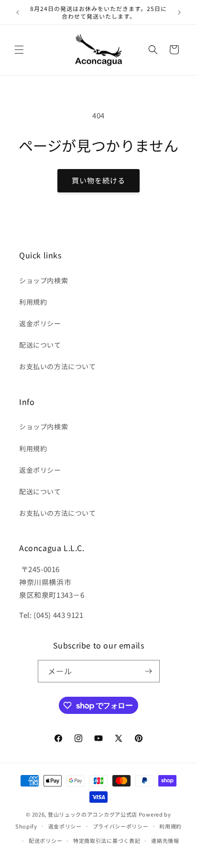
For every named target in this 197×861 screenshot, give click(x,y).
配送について (40, 345)
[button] (19, 49)
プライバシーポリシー (121, 826)
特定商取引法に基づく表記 (106, 840)
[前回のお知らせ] (17, 12)
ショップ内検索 (43, 280)
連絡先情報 (165, 840)
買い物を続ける (98, 180)
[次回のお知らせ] (179, 12)
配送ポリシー (45, 840)
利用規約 (33, 302)
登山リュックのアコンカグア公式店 (92, 814)
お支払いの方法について (57, 366)
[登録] (148, 671)
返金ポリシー (40, 323)
